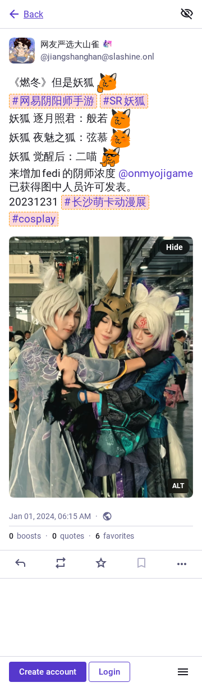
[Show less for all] (187, 13)
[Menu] (183, 672)
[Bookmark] (141, 563)
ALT (178, 486)
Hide (174, 247)
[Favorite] (101, 563)
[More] (182, 564)
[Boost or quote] (60, 563)
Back (33, 14)
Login (109, 672)
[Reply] (20, 563)
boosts (25, 535)
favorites (114, 535)
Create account (47, 672)
